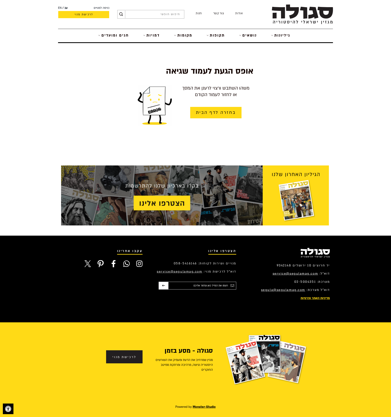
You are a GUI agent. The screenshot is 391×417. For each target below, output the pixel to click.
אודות (239, 13)
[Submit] (121, 14)
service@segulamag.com (295, 274)
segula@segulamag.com (283, 290)
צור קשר (218, 13)
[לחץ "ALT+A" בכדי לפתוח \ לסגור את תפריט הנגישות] (8, 409)
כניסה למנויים (101, 8)
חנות (199, 13)
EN (60, 8)
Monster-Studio (204, 407)
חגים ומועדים (115, 35)
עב (66, 8)
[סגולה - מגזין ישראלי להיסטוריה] (302, 14)
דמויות (153, 35)
